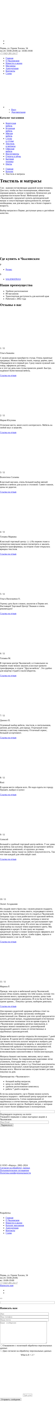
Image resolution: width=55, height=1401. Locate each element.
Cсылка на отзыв (8, 375)
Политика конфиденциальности (15, 1173)
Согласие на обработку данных (15, 1168)
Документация (18, 112)
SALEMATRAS (13, 279)
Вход (13, 109)
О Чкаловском (12, 61)
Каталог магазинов (15, 1225)
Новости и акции (14, 63)
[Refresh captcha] (27, 1392)
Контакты (10, 71)
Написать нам (6, 1285)
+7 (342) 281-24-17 (9, 53)
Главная (9, 58)
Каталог (9, 171)
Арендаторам (12, 68)
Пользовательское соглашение (14, 1170)
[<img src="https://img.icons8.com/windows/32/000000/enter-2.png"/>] (30, 107)
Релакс (9, 269)
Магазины (11, 66)
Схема (9, 73)
